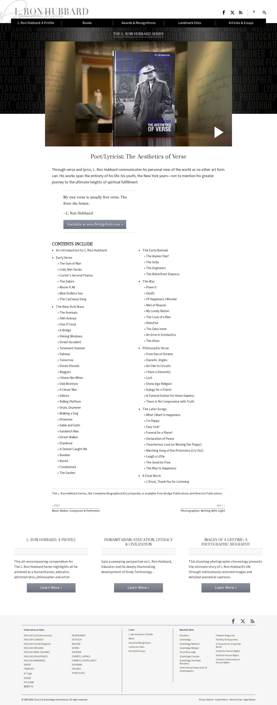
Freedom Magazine (225, 635)
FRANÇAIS (29, 668)
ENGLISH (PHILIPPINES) (36, 656)
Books (131, 638)
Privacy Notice (206, 699)
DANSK (27, 664)
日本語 (27, 678)
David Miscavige (188, 652)
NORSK (75, 648)
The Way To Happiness (227, 639)
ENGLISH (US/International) (38, 635)
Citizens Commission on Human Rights (228, 661)
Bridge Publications (176, 493)
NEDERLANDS (78, 635)
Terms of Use (236, 699)
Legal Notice (249, 699)
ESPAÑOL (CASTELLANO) (84, 660)
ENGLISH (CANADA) (33, 639)
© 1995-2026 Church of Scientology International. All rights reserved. (55, 699)
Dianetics (184, 635)
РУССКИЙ (29, 682)
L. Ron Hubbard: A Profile (141, 634)
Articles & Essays (137, 651)
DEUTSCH (77, 639)
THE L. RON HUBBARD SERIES (138, 34)
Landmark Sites (136, 647)
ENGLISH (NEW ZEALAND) (37, 652)
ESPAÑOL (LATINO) (81, 656)
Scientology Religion (189, 648)
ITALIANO (76, 668)
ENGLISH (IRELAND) (34, 648)
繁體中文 (28, 686)
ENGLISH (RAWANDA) (34, 660)
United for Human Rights (228, 651)
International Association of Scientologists (193, 669)
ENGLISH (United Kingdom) (37, 644)
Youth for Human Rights (227, 655)
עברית (28, 674)
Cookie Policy (221, 699)
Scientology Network (190, 644)
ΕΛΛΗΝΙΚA (77, 664)
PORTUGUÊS (78, 673)
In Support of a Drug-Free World (228, 646)
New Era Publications (208, 493)
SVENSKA (76, 652)
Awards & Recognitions (140, 643)
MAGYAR (76, 644)
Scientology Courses (189, 656)
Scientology (185, 639)
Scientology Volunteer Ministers (190, 662)
